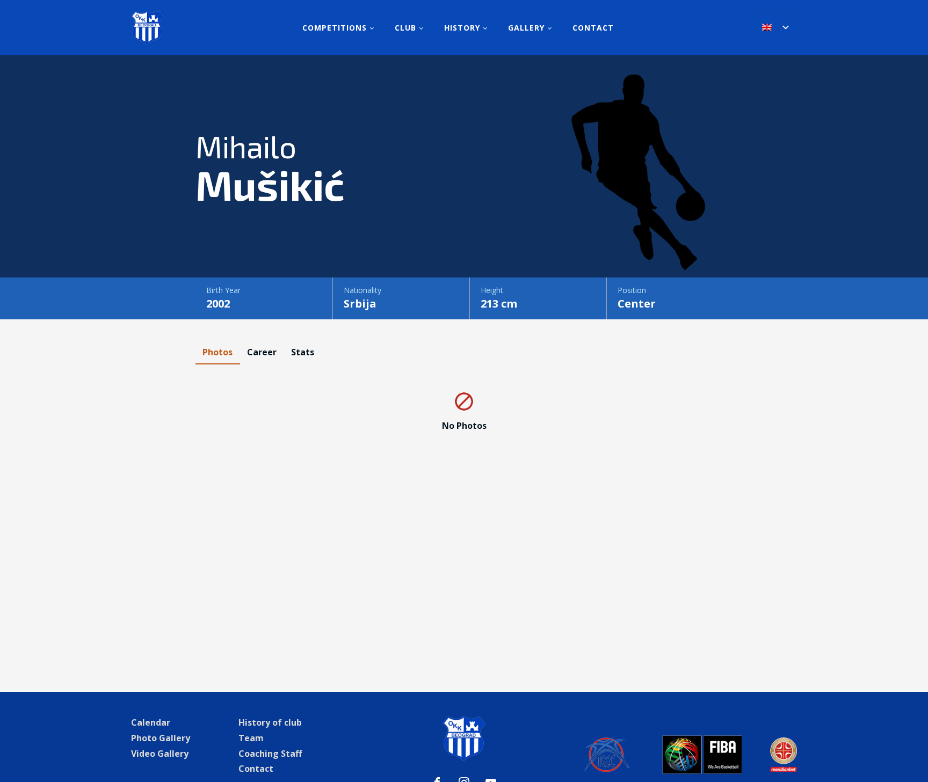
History (462, 28)
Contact (593, 28)
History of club (270, 722)
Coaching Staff (270, 753)
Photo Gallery (160, 738)
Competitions (334, 28)
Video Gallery (160, 753)
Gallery (526, 28)
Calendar (150, 722)
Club (405, 28)
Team (251, 738)
